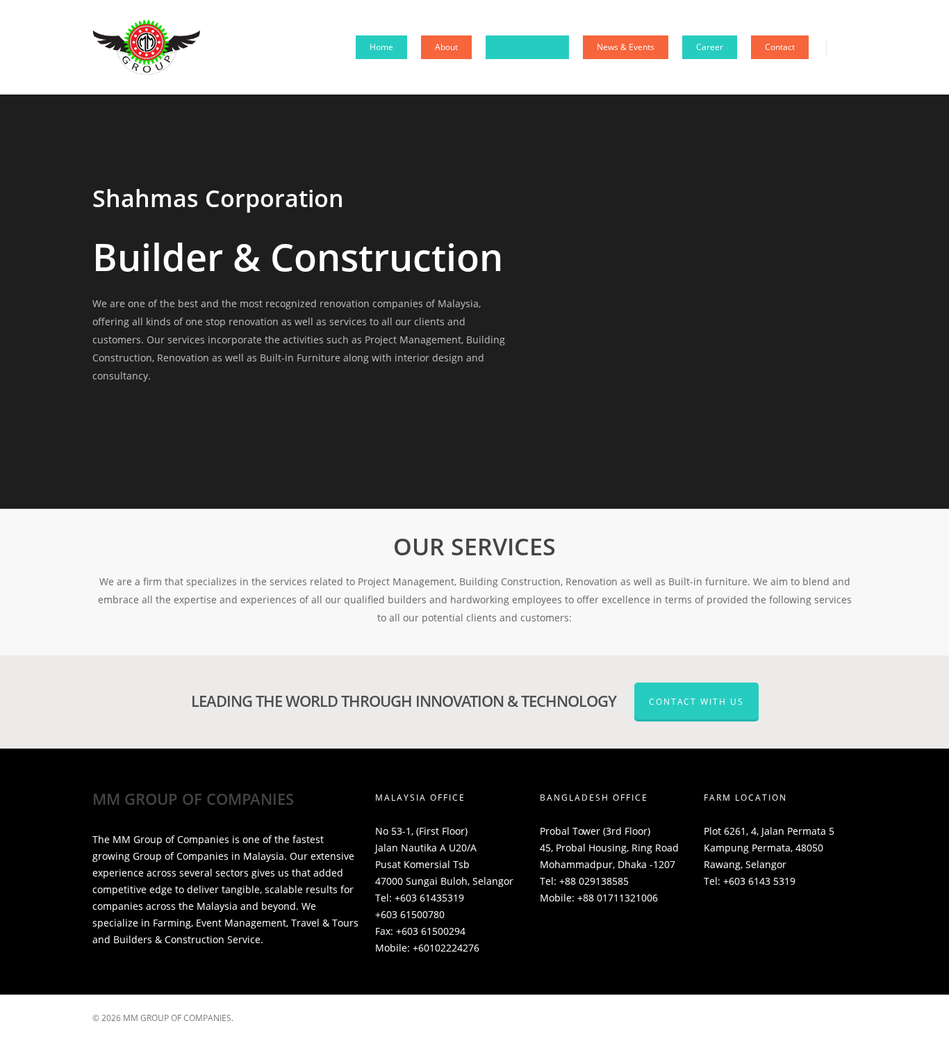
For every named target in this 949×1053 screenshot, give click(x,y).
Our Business (525, 47)
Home (381, 47)
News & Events (625, 47)
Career (709, 47)
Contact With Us (696, 702)
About (446, 47)
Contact (780, 47)
